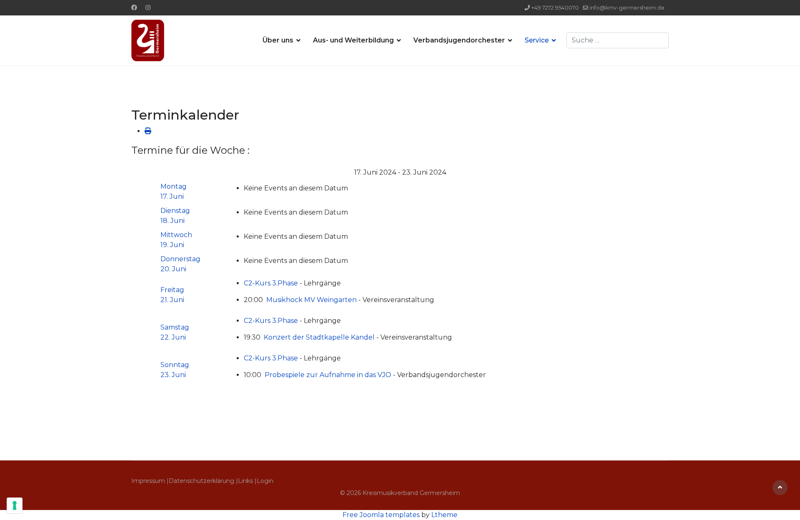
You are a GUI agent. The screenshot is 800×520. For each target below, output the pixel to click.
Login (265, 481)
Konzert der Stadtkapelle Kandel (319, 337)
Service (537, 40)
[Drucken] (148, 131)
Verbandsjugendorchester (459, 40)
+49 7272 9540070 (555, 8)
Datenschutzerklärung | (203, 481)
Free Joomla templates (381, 515)
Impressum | (150, 481)
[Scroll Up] (780, 487)
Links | (247, 481)
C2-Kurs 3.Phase (271, 283)
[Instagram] (147, 7)
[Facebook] (134, 7)
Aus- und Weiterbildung (353, 40)
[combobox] (617, 40)
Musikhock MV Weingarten (312, 300)
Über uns (277, 40)
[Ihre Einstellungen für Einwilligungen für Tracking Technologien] (14, 505)
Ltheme (444, 515)
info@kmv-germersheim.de (627, 8)
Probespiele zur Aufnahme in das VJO (328, 375)
